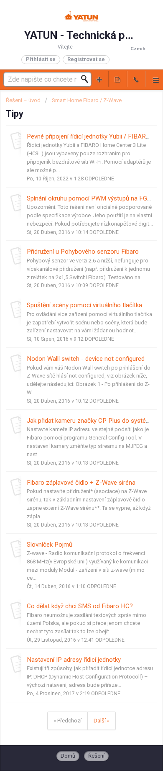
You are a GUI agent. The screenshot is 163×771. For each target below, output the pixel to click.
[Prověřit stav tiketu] (118, 79)
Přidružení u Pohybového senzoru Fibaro (83, 251)
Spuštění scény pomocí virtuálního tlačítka (84, 305)
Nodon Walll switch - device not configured (86, 358)
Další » (102, 720)
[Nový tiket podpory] (99, 79)
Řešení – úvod (24, 100)
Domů (68, 756)
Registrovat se (86, 59)
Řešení (96, 756)
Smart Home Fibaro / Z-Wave (87, 100)
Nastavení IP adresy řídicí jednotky (74, 659)
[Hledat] (87, 79)
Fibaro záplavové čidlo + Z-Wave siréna (81, 482)
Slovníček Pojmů (49, 544)
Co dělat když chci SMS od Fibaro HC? (80, 606)
